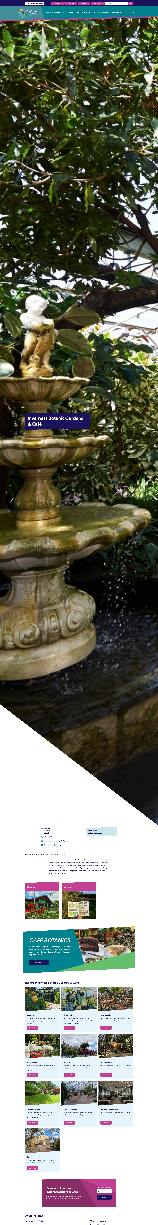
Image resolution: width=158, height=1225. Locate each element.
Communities (68, 12)
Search (130, 3)
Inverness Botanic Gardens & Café (58, 854)
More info (32, 1028)
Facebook (47, 845)
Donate (84, 3)
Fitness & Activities (53, 12)
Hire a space (97, 3)
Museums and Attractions (38, 854)
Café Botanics (39, 962)
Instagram (60, 845)
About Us (136, 12)
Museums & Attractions (121, 12)
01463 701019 (49, 837)
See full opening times (95, 833)
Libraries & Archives (101, 12)
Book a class (71, 3)
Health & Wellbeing (84, 12)
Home (27, 854)
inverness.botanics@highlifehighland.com (58, 841)
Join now (57, 3)
